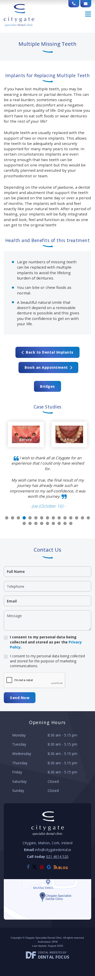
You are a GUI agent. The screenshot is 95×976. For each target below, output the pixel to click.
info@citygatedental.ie (53, 849)
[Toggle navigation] (88, 14)
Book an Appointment (47, 367)
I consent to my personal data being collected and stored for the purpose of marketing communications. (47, 661)
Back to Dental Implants (48, 352)
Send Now (19, 697)
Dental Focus (53, 957)
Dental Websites (50, 952)
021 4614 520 (57, 856)
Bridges (47, 386)
